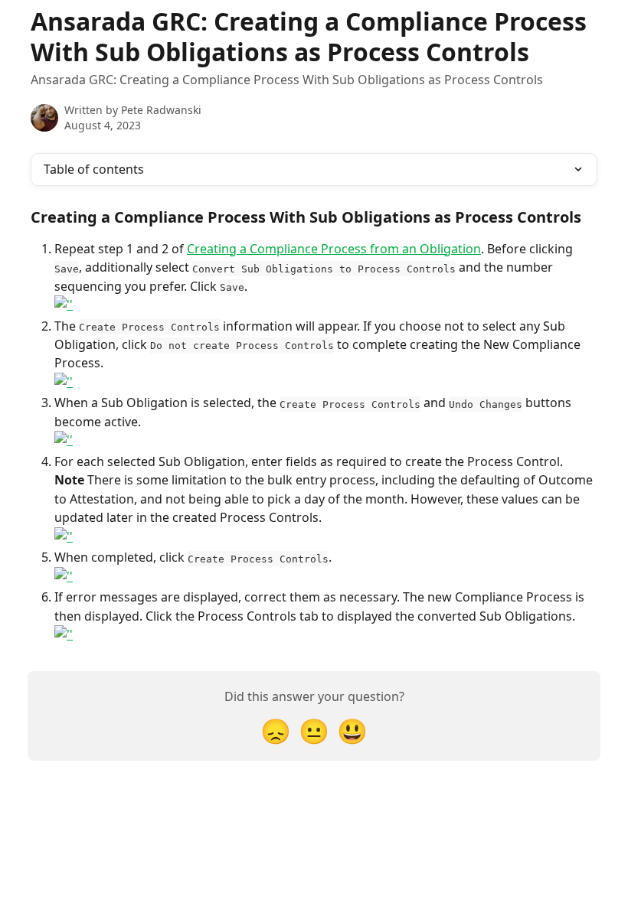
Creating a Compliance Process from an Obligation (334, 248)
